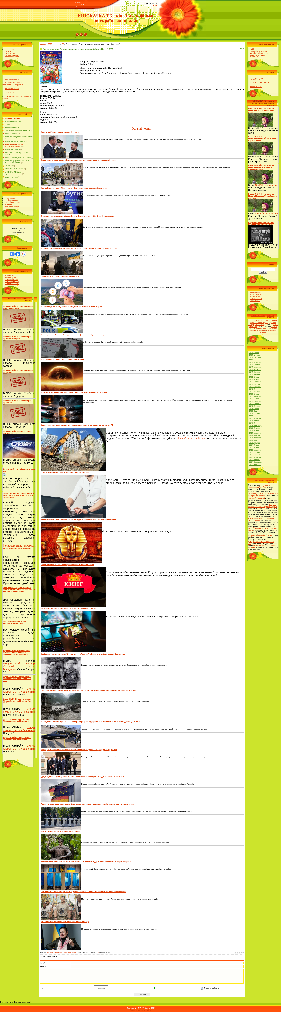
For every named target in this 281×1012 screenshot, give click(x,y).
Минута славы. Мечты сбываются (19, 690)
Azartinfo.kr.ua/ (256, 87)
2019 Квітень (254, 413)
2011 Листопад (255, 372)
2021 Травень (255, 455)
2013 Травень (255, 401)
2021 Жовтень (255, 465)
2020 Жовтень (255, 440)
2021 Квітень (254, 452)
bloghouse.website (12, 206)
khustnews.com (11, 204)
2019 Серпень (255, 423)
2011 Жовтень (255, 370)
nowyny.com (10, 198)
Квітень (57, 44)
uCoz (149, 1010)
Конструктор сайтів (138, 1010)
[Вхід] (85, 34)
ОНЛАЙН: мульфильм (266, 185)
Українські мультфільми (15, 141)
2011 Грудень (254, 374)
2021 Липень (254, 460)
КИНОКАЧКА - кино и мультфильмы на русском (13, 84)
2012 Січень (254, 377)
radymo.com (10, 53)
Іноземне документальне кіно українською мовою (17, 162)
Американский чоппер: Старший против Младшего (19, 666)
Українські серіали (12, 149)
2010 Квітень (254, 355)
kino (97, 952)
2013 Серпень (255, 404)
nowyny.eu (9, 51)
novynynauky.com (12, 57)
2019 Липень (254, 421)
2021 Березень (255, 450)
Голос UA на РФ (256, 79)
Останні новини (11, 177)
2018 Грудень (254, 406)
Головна (43, 44)
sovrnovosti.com (11, 280)
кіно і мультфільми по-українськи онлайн (124, 18)
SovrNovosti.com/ (12, 79)
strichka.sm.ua (256, 299)
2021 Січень (254, 445)
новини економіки (257, 330)
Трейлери (9, 166)
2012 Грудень (254, 391)
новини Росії (261, 328)
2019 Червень (255, 418)
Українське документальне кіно (18, 158)
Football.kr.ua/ (10, 92)
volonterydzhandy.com (259, 53)
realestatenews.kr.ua (258, 51)
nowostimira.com (11, 55)
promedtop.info (11, 278)
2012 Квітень (254, 384)
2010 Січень (254, 353)
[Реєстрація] (81, 34)
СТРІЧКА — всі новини (259, 83)
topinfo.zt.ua (255, 297)
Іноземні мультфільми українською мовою (14, 145)
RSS (155, 5)
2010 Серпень (255, 357)
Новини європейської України (259, 486)
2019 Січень (254, 409)
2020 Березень (255, 433)
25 (63, 44)
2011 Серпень (255, 365)
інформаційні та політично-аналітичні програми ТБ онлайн (263, 494)
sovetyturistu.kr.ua (257, 55)
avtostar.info (9, 276)
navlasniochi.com (12, 282)
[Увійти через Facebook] (17, 254)
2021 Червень (255, 457)
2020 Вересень (255, 438)
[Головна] (77, 34)
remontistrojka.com (12, 202)
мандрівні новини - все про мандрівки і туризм (262, 506)
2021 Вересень (255, 462)
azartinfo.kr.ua (255, 293)
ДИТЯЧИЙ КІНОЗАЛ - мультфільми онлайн (14, 173)
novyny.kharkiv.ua (12, 284)
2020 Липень (254, 435)
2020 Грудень (254, 443)
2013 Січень (254, 394)
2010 (50, 44)
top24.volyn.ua (256, 295)
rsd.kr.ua (253, 49)
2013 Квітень (254, 399)
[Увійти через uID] (12, 254)
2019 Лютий (254, 411)
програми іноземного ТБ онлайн (261, 536)
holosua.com (10, 49)
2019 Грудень (254, 428)
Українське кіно (11, 134)
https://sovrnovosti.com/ (191, 438)
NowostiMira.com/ (12, 89)
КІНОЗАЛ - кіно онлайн (14, 169)
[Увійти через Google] (23, 254)
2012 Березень (255, 382)
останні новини (270, 316)
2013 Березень (255, 396)
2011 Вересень (255, 367)
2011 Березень (255, 360)
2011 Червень (255, 362)
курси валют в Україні (259, 323)
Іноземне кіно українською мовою (19, 137)
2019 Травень (255, 416)
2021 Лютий (254, 447)
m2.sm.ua (254, 57)
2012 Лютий (254, 379)
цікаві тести (259, 325)
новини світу (272, 328)
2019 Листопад (255, 426)
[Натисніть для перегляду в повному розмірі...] (51, 52)
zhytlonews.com (11, 200)
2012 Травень (255, 387)
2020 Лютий (254, 430)
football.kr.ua (255, 301)
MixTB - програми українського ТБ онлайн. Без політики (262, 498)
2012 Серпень (255, 389)
